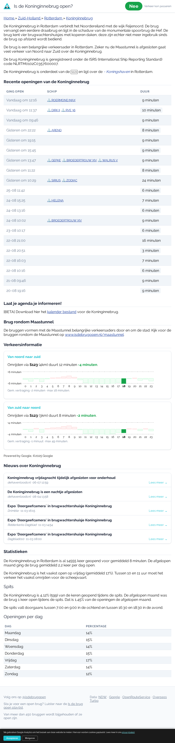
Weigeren (30, 738)
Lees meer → (158, 482)
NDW (102, 697)
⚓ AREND (54, 130)
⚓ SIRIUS (54, 180)
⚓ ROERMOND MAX (61, 100)
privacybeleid (128, 732)
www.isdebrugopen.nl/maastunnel (94, 334)
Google (114, 697)
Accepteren (12, 738)
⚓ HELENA (55, 200)
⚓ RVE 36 (68, 110)
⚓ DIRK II (53, 110)
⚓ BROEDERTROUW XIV (79, 160)
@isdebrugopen (34, 697)
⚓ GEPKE (54, 160)
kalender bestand (61, 312)
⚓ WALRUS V (108, 160)
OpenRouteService (136, 697)
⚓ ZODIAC (69, 180)
